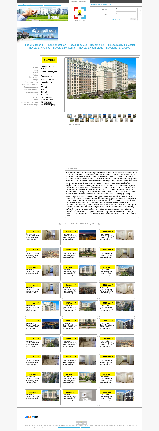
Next (140, 89)
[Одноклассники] (29, 417)
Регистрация (116, 19)
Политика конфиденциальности (80, 427)
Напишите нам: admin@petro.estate (102, 4)
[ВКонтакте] (26, 417)
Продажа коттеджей (64, 47)
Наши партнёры (56, 5)
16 (78, 122)
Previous (62, 89)
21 (103, 122)
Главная (20, 5)
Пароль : (105, 15)
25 (123, 122)
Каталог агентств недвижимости (40, 5)
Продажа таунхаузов (118, 47)
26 (128, 122)
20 (98, 122)
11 (121, 117)
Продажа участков (39, 47)
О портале (26, 5)
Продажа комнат (56, 45)
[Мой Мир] (33, 417)
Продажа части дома (91, 47)
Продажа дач (97, 45)
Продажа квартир (33, 45)
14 (136, 117)
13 (131, 117)
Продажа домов (78, 45)
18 (88, 122)
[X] (36, 417)
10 (116, 117)
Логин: (104, 10)
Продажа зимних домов (122, 45)
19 (93, 122)
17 (83, 122)
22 (108, 122)
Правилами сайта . (64, 427)
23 (113, 122)
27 (133, 122)
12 (126, 117)
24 (118, 122)
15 (73, 122)
